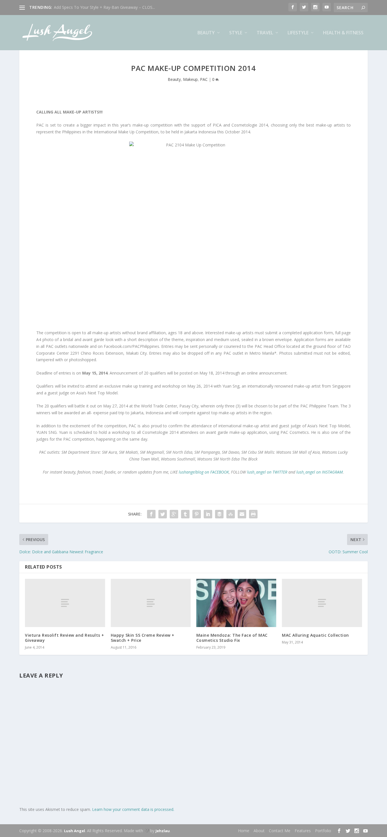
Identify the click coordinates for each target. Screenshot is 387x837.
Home (243, 830)
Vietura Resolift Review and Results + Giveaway (64, 637)
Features (303, 830)
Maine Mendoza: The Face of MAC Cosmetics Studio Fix (232, 637)
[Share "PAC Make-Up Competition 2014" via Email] (242, 514)
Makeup (190, 79)
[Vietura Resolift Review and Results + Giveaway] (65, 603)
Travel (265, 33)
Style (235, 33)
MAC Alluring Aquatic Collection (315, 635)
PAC (204, 79)
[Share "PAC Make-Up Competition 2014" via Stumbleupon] (230, 514)
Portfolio (323, 830)
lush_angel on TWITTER (267, 472)
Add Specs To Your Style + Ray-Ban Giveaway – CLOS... (104, 7)
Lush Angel (74, 830)
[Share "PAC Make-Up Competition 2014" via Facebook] (151, 514)
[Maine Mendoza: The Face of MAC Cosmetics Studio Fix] (236, 603)
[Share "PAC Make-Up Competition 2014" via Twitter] (162, 514)
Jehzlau (163, 830)
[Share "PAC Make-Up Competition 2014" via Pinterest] (196, 514)
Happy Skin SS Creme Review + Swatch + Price (143, 637)
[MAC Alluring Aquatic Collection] (322, 603)
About (259, 830)
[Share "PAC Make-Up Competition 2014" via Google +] (174, 514)
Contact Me (279, 830)
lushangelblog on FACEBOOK (204, 472)
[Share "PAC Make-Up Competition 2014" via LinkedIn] (208, 514)
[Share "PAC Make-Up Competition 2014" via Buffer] (219, 514)
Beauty (206, 33)
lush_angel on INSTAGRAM (319, 472)
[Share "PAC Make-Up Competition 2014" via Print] (253, 514)
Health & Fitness (343, 33)
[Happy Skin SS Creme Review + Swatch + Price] (151, 603)
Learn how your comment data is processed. (133, 809)
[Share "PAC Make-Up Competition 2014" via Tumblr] (185, 514)
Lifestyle (298, 33)
